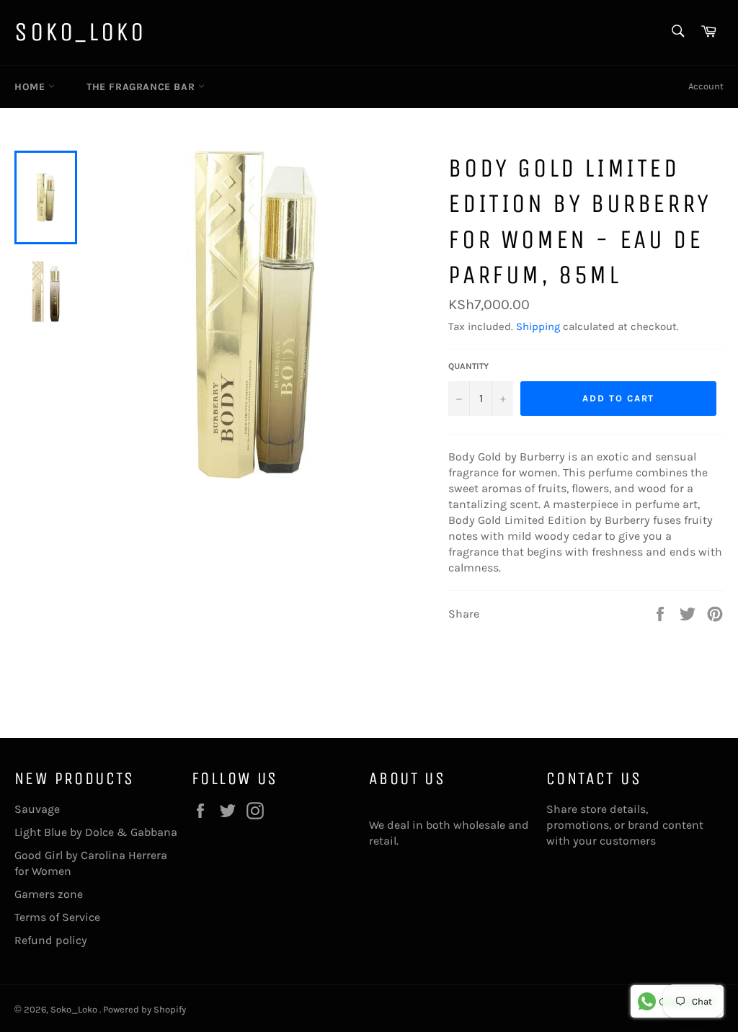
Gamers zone (48, 894)
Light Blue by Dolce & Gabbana (95, 832)
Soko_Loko (80, 32)
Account (706, 86)
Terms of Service (57, 917)
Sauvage (37, 809)
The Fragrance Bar (142, 87)
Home (31, 87)
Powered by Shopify (144, 1009)
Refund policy (50, 940)
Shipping (538, 326)
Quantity (468, 366)
